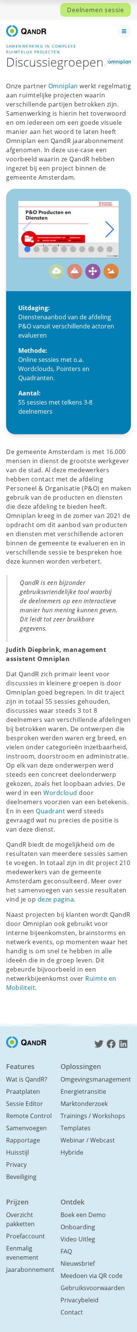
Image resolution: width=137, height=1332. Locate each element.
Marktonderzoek (84, 1103)
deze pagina (56, 899)
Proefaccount (25, 1236)
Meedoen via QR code (92, 1275)
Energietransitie (83, 1091)
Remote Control (29, 1116)
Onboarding (78, 1227)
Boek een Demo (83, 1215)
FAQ (66, 1251)
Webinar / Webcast (88, 1140)
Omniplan (63, 86)
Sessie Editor (24, 1103)
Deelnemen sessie (95, 10)
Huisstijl (17, 1152)
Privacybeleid (80, 1300)
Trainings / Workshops (93, 1116)
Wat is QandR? (26, 1079)
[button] (110, 229)
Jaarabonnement (30, 1269)
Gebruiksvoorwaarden (93, 1288)
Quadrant (50, 811)
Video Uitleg (78, 1239)
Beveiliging (21, 1177)
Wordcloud (60, 793)
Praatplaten (23, 1091)
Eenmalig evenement (22, 1253)
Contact (72, 1312)
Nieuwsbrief (78, 1263)
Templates (76, 1128)
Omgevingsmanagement (96, 1079)
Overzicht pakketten (20, 1219)
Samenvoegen (26, 1128)
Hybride (72, 1152)
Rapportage (23, 1140)
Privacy (16, 1164)
